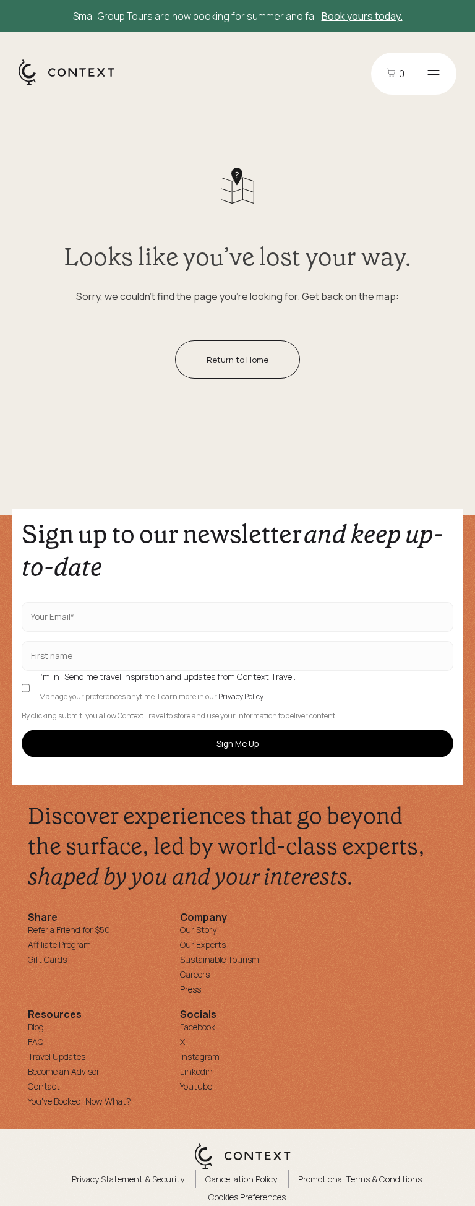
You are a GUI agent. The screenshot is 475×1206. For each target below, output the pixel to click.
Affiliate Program (59, 944)
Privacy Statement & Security (128, 1179)
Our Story (198, 930)
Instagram (200, 1056)
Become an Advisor (64, 1071)
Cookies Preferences (247, 1197)
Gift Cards (47, 959)
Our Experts (203, 944)
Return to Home (237, 359)
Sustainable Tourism (219, 959)
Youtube (196, 1086)
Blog (36, 1027)
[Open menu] (433, 74)
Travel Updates (56, 1056)
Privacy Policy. (241, 697)
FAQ (35, 1042)
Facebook (197, 1027)
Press (190, 989)
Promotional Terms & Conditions (360, 1179)
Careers (195, 974)
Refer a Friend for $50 (69, 930)
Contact (44, 1086)
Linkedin (196, 1071)
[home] (73, 85)
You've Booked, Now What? (79, 1101)
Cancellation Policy (241, 1179)
